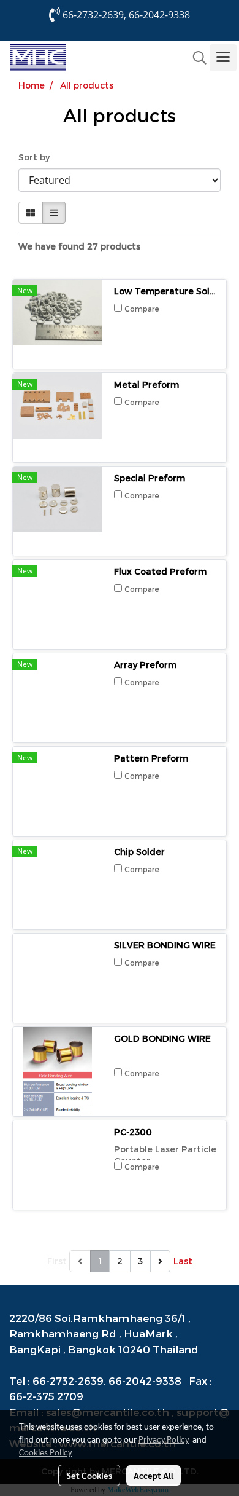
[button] (195, 58)
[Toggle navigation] (223, 57)
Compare (141, 308)
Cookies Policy (45, 1451)
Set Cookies (89, 1475)
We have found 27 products (79, 246)
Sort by (37, 157)
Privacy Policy (163, 1438)
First (57, 1261)
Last (182, 1261)
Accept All (153, 1475)
